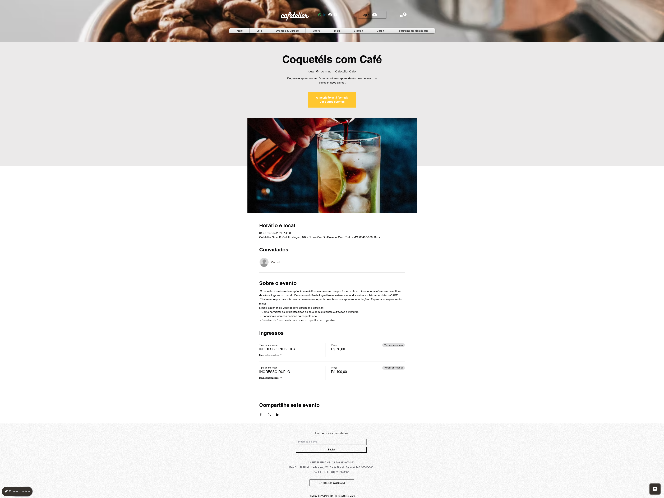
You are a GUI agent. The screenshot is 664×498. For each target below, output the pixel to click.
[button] (403, 14)
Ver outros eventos (332, 101)
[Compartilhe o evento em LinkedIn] (277, 414)
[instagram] (330, 14)
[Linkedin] (325, 14)
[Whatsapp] (319, 14)
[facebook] (335, 14)
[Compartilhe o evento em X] (269, 414)
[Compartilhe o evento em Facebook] (260, 414)
